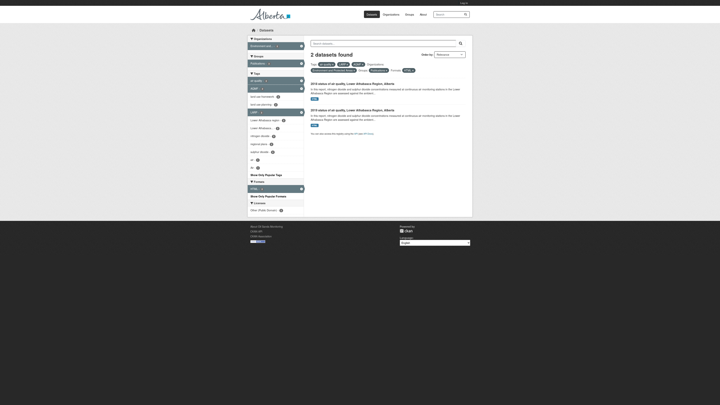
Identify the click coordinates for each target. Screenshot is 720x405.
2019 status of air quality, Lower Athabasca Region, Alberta (352, 110)
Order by (427, 54)
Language (406, 238)
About (423, 14)
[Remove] (333, 64)
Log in (464, 3)
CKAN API (256, 231)
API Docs (368, 133)
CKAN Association (261, 236)
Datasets (372, 14)
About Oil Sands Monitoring (266, 226)
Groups (409, 14)
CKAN (406, 231)
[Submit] (465, 14)
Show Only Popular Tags (266, 175)
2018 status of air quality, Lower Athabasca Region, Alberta (352, 84)
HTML (314, 99)
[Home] (254, 30)
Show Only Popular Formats (268, 196)
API (356, 133)
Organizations (391, 14)
